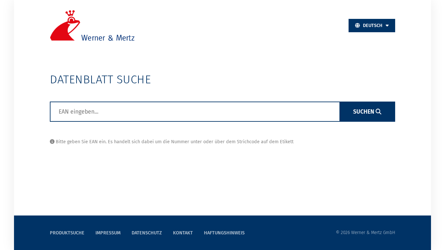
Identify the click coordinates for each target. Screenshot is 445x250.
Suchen (364, 111)
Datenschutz (147, 233)
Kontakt (183, 233)
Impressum (108, 233)
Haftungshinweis (224, 233)
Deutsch (372, 25)
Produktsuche (68, 233)
